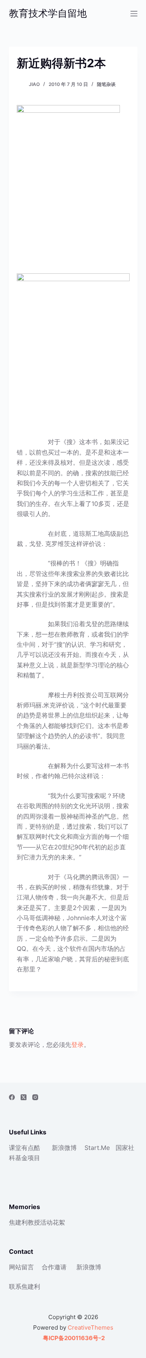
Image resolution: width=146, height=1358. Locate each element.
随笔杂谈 (106, 84)
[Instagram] (35, 1097)
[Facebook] (12, 1097)
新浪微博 (64, 1148)
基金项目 (27, 1158)
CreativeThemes (90, 1327)
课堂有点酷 (24, 1148)
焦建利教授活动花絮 (37, 1222)
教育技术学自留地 (48, 13)
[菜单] (133, 13)
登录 (77, 1044)
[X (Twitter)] (23, 1097)
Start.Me (97, 1148)
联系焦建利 (24, 1286)
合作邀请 (54, 1267)
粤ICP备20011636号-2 (73, 1338)
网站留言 (21, 1267)
